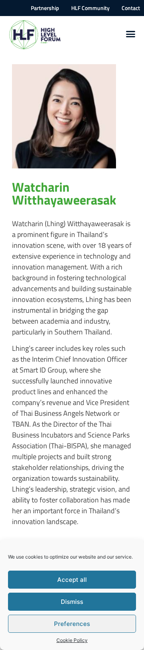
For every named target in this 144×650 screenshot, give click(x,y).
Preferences (72, 624)
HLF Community (90, 8)
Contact (131, 8)
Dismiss (72, 601)
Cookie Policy (72, 640)
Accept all (72, 579)
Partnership (45, 8)
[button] (130, 34)
